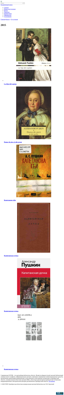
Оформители (7, 15)
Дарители (7, 12)
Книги (6, 10)
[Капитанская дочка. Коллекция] (1, 1)
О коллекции (7, 16)
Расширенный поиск (6, 4)
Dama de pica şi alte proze (13, 142)
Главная (6, 7)
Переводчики (8, 13)
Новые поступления (10, 9)
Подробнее (52, 381)
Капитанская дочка (11, 256)
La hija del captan (10, 84)
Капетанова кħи (10, 200)
